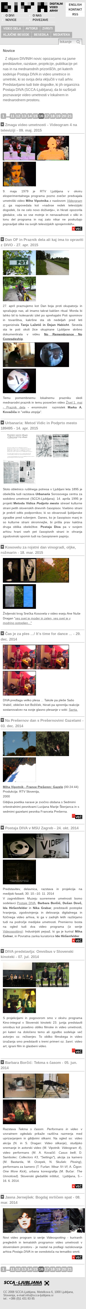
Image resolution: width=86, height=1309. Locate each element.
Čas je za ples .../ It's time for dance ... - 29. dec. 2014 (41, 636)
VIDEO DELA (12, 28)
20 (64, 116)
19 (58, 116)
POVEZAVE (40, 20)
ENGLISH (75, 4)
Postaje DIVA (26, 903)
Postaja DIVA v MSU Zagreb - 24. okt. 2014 (42, 828)
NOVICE (11, 20)
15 (35, 116)
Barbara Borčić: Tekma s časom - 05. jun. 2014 (39, 1065)
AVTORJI (32, 28)
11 (12, 116)
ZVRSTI (47, 28)
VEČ (79, 229)
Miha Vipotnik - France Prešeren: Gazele (33, 787)
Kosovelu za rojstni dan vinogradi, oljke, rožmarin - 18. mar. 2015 (38, 550)
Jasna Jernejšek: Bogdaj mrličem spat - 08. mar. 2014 (40, 1200)
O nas (37, 15)
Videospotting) (13, 931)
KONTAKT (75, 9)
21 (69, 116)
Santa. (73, 709)
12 (18, 116)
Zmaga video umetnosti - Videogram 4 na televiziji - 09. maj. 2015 (39, 127)
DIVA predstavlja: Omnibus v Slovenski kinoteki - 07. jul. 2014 (37, 954)
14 (29, 116)
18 (52, 116)
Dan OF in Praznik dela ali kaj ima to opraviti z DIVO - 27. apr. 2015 (42, 242)
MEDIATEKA (61, 34)
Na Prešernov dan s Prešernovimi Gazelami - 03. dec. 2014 (42, 723)
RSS (75, 14)
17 (47, 116)
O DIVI (10, 15)
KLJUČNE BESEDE (16, 34)
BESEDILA (41, 34)
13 (24, 116)
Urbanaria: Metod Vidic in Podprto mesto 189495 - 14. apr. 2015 (39, 425)
